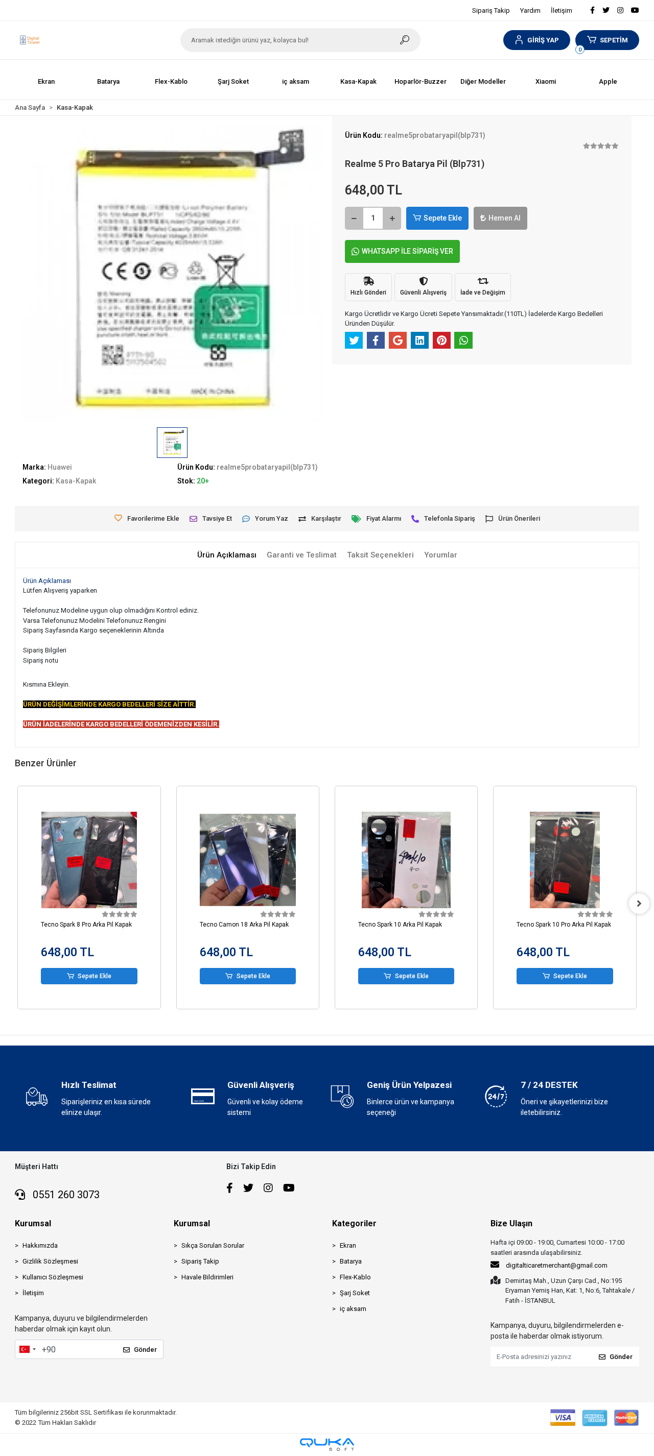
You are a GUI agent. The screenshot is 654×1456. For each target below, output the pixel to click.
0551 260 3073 (65, 1194)
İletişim (561, 10)
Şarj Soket (355, 1293)
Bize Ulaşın (511, 1223)
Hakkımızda (40, 1245)
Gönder (145, 1349)
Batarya (351, 1261)
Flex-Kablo (355, 1277)
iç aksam (353, 1309)
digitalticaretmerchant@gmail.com (557, 1265)
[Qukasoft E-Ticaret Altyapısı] (327, 1444)
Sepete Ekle (443, 218)
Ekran (348, 1245)
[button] (537, 40)
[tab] (226, 555)
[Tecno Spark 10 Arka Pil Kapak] (406, 860)
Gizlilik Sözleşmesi (50, 1261)
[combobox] (27, 1349)
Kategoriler (354, 1223)
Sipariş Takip (491, 10)
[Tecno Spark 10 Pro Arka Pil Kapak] (565, 860)
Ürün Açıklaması (47, 581)
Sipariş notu (40, 660)
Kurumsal (33, 1223)
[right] (639, 903)
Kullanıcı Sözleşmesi (52, 1277)
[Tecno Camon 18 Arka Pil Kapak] (248, 860)
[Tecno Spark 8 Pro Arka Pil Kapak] (89, 860)
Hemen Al (504, 218)
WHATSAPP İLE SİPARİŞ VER (407, 251)
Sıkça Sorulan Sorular (212, 1245)
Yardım (530, 10)
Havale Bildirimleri (207, 1277)
